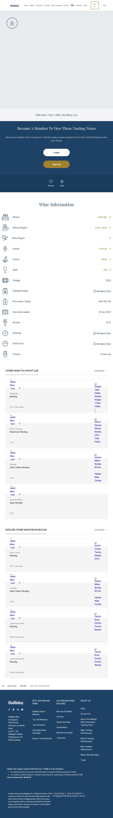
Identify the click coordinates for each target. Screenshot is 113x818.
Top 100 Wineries (40, 720)
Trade (83, 760)
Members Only (103, 291)
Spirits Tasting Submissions (87, 739)
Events (66, 5)
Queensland (62, 727)
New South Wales (64, 711)
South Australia (63, 722)
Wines (26, 5)
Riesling (103, 249)
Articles (47, 5)
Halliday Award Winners (38, 712)
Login (104, 5)
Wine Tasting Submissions (86, 731)
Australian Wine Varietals (39, 731)
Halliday (15, 5)
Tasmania (61, 738)
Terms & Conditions (74, 793)
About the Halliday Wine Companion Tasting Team (89, 722)
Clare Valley (101, 228)
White (104, 259)
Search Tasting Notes (42, 738)
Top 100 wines (38, 725)
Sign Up (94, 5)
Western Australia (64, 733)
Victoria (60, 717)
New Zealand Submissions (86, 748)
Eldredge (102, 217)
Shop (85, 5)
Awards (79, 5)
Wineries (39, 5)
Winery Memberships (90, 755)
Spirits (32, 5)
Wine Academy (56, 5)
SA (3, 686)
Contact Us (86, 714)
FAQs (83, 708)
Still (105, 270)
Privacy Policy (59, 793)
